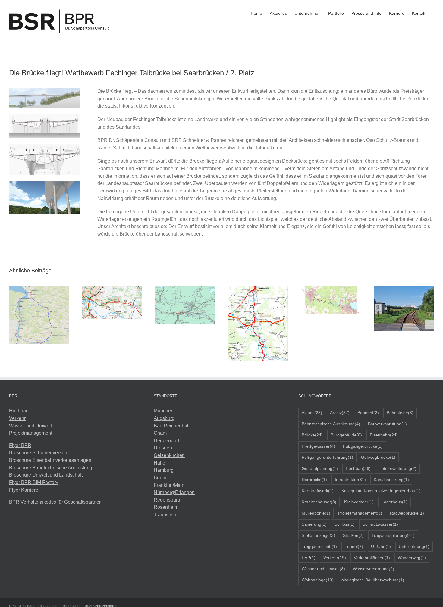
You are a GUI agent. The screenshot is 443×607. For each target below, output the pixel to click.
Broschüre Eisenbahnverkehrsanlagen (50, 460)
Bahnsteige (400, 412)
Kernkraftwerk (318, 490)
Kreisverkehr (359, 501)
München (164, 410)
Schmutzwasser (380, 524)
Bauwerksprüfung (387, 423)
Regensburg (167, 499)
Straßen (353, 535)
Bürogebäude (346, 435)
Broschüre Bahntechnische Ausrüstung (50, 467)
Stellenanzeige (318, 535)
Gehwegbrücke (378, 457)
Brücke (312, 435)
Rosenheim (166, 507)
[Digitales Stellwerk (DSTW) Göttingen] (258, 289)
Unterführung (414, 546)
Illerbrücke (314, 479)
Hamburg (164, 470)
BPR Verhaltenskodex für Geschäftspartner (55, 502)
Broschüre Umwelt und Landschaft (46, 474)
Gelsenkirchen (169, 455)
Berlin (160, 477)
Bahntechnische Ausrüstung (331, 423)
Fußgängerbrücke (363, 446)
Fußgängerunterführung (327, 457)
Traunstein (165, 514)
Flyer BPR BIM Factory (33, 482)
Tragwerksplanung (393, 535)
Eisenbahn (384, 435)
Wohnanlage (318, 579)
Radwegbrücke (407, 513)
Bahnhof (368, 412)
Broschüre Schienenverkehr (39, 452)
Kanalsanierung (391, 479)
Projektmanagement (30, 433)
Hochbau (19, 410)
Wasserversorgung (373, 568)
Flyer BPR (20, 445)
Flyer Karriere (23, 490)
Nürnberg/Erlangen (174, 492)
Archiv (340, 412)
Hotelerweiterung (397, 468)
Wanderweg (412, 557)
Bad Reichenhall (172, 425)
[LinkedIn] (19, 524)
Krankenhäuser (319, 501)
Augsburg (164, 418)
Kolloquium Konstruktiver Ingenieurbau (381, 490)
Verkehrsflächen (372, 557)
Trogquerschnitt (319, 546)
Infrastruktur (350, 479)
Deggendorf (166, 440)
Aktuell (312, 412)
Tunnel (354, 546)
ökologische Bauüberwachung (372, 579)
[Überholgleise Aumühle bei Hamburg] (112, 289)
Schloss (345, 524)
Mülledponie (316, 513)
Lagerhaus (394, 501)
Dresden (163, 447)
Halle (159, 462)
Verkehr (17, 418)
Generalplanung (320, 468)
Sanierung (314, 524)
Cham (160, 433)
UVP (309, 557)
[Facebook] (11, 524)
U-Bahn (381, 546)
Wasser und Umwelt (30, 425)
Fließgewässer (318, 446)
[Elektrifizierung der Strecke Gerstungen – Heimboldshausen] (404, 289)
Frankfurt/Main (169, 485)
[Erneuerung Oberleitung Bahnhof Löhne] (185, 289)
